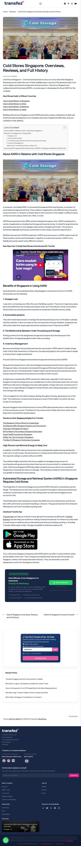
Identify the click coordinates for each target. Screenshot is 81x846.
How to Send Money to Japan (14, 109)
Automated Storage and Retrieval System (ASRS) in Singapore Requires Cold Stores (35, 148)
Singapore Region (7, 796)
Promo (44, 793)
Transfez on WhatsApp (9, 800)
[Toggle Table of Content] (63, 127)
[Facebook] (55, 808)
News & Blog (6, 814)
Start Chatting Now (62, 582)
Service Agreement (46, 844)
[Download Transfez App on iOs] (20, 541)
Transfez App (8, 516)
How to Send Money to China (14, 103)
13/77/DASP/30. (69, 841)
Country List (5, 793)
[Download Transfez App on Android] (20, 530)
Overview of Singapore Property (16, 428)
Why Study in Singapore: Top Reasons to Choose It (23, 697)
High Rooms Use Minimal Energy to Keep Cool (22, 145)
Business (14, 76)
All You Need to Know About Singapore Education (22, 431)
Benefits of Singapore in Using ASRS (17, 133)
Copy (55, 649)
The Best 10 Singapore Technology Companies (21, 440)
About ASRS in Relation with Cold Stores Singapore (23, 130)
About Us (5, 787)
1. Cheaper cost (12, 136)
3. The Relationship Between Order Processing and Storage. (26, 141)
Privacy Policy (59, 844)
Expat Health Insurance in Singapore (17, 434)
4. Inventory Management (15, 143)
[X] (51, 808)
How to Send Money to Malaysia (16, 106)
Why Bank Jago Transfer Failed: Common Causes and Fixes (26, 692)
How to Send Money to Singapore (16, 101)
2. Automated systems (14, 138)
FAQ (3, 811)
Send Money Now (40, 658)
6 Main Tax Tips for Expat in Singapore (18, 437)
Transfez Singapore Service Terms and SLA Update (24, 679)
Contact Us (5, 808)
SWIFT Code (6, 790)
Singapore (6, 76)
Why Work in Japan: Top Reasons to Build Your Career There (26, 683)
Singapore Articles (24, 418)
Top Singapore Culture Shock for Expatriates (21, 423)
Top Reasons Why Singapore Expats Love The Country (24, 425)
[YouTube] (47, 808)
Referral (44, 790)
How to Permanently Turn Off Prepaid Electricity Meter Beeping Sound (31, 688)
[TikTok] (43, 808)
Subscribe (74, 775)
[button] (6, 840)
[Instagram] (58, 808)
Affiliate (44, 787)
